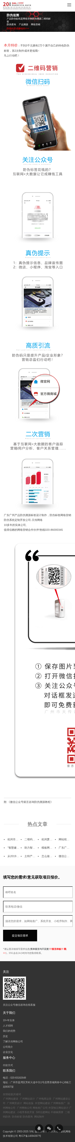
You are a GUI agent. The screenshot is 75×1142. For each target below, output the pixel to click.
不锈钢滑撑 (57, 1112)
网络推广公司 (40, 1107)
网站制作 (39, 1116)
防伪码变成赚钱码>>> (18, 28)
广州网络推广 (58, 1103)
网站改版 (28, 1103)
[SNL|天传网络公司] (17, 6)
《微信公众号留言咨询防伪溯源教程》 (30, 801)
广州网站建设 (10, 1098)
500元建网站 (43, 1112)
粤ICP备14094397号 (30, 1135)
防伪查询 (28, 1116)
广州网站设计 (27, 1098)
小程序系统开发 (25, 1112)
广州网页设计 (14, 1103)
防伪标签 (17, 1116)
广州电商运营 (43, 1098)
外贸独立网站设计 (58, 1107)
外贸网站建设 (42, 1103)
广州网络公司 (24, 1107)
